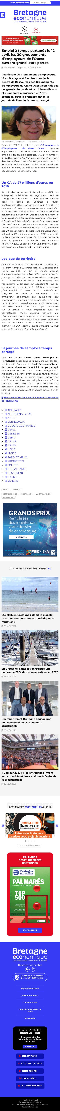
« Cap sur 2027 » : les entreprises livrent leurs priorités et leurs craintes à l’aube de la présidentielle (29, 776)
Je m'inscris (30, 1047)
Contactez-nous (30, 1002)
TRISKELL (13, 477)
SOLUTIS (13, 465)
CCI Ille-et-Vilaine (31, 1063)
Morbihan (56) (8, 497)
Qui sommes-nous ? (30, 995)
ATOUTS (12, 417)
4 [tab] (34, 841)
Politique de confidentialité (30, 1102)
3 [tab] (31, 841)
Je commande (30, 930)
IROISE (12, 453)
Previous (3, 825)
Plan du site (30, 1018)
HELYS (12, 449)
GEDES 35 (14, 433)
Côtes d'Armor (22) (10, 494)
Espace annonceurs (30, 988)
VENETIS (13, 480)
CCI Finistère (28, 1078)
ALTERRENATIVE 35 (19, 413)
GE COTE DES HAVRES (21, 425)
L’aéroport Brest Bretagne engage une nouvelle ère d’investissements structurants (26, 722)
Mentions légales (29, 1100)
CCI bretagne (29, 1056)
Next (56, 825)
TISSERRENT (15, 473)
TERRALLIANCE (17, 469)
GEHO (11, 437)
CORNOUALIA (16, 421)
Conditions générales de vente (30, 1010)
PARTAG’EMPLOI (18, 457)
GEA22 (12, 429)
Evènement (16, 490)
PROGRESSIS (16, 461)
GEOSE (12, 441)
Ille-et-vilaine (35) (43, 494)
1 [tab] (25, 841)
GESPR (12, 445)
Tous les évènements (30, 846)
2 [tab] (28, 841)
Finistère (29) (26, 494)
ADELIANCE (15, 410)
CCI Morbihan (29, 1071)
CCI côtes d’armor (31, 1086)
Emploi (5, 490)
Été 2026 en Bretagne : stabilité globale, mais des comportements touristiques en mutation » (28, 618)
